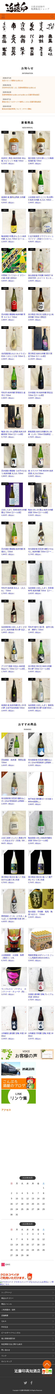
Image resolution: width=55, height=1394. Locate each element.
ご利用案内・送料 (8, 1310)
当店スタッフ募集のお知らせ (12, 81)
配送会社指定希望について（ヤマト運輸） (17, 109)
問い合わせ (5, 1350)
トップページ (6, 1292)
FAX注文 (4, 1327)
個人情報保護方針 (8, 1338)
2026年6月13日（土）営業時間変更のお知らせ (19, 88)
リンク (4, 1356)
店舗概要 (4, 1315)
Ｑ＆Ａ (3, 1321)
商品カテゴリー (7, 1298)
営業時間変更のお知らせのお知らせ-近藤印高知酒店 (20, 95)
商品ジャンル (6, 1304)
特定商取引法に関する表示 (11, 1344)
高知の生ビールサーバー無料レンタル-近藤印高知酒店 (21, 102)
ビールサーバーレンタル (10, 1333)
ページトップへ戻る (47, 1368)
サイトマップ (6, 1361)
